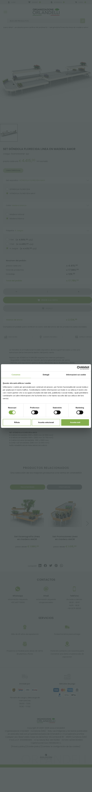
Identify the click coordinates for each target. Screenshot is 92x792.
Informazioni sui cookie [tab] (76, 375)
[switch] (34, 412)
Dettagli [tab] (46, 375)
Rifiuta (17, 422)
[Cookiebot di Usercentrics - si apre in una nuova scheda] (78, 368)
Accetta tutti (75, 422)
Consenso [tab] (16, 375)
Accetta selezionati (46, 422)
